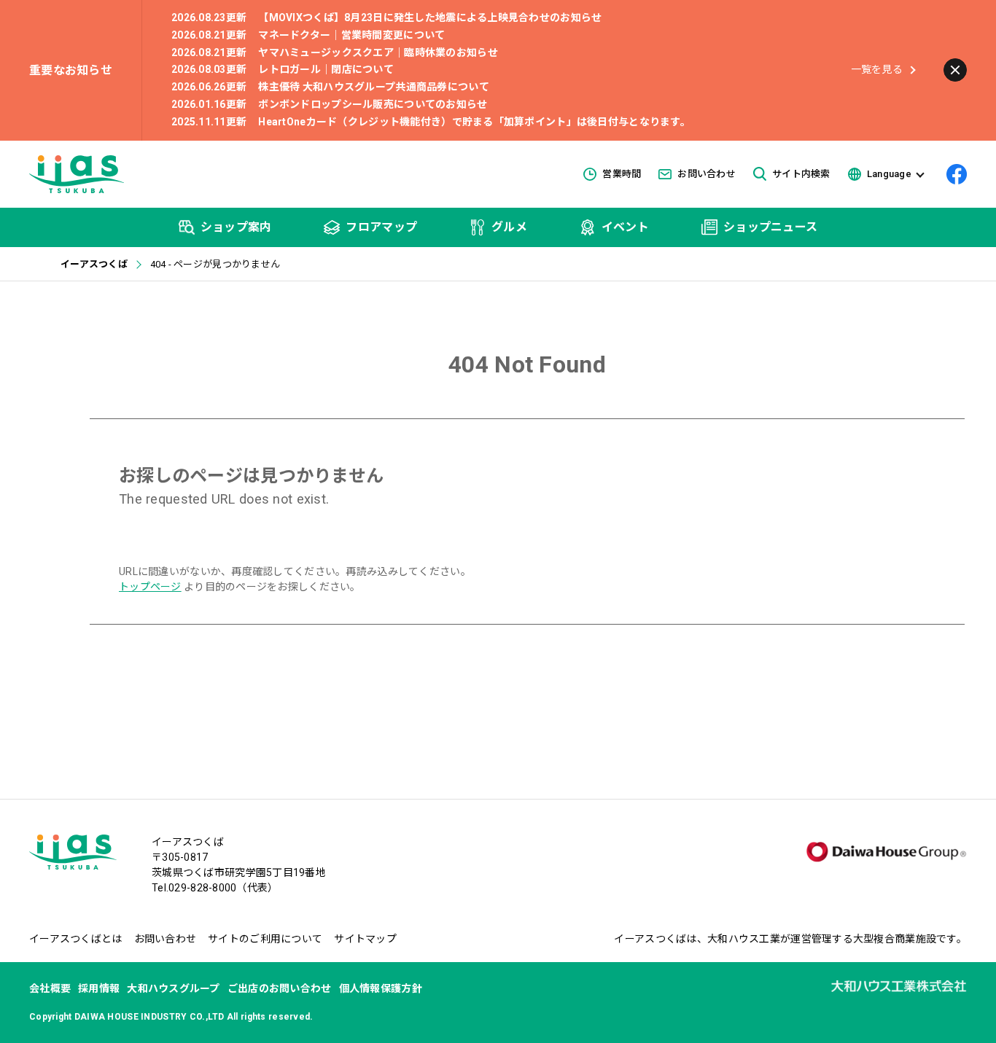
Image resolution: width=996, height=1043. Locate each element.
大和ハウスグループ (173, 988)
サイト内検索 (801, 173)
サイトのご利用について (265, 939)
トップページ (150, 587)
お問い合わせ (706, 173)
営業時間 (621, 173)
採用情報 (99, 988)
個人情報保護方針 (380, 988)
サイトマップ (365, 939)
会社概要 (50, 988)
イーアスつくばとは (75, 939)
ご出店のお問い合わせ (279, 988)
